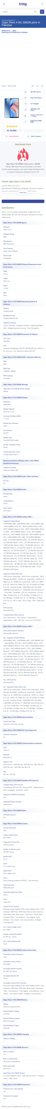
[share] (4, 4)
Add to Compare (35, 136)
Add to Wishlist (14, 136)
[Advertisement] (23, 59)
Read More (23, 192)
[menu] (42, 4)
